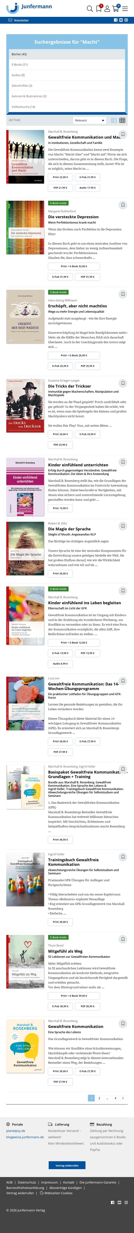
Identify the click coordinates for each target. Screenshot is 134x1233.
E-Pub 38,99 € (60, 1006)
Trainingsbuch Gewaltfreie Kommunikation (73, 862)
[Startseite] (29, 8)
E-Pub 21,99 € (88, 177)
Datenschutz (27, 1182)
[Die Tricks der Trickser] (25, 405)
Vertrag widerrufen (20, 1193)
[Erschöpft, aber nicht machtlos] (25, 316)
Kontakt (69, 1182)
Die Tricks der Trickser (69, 386)
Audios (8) (18, 75)
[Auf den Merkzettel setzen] (125, 134)
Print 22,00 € (60, 177)
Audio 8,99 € (60, 663)
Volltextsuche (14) (23, 107)
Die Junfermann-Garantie (98, 1182)
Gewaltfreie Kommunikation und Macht (86, 137)
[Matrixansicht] (122, 120)
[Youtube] (121, 20)
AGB (9, 1182)
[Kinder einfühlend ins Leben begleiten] (25, 615)
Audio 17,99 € (88, 187)
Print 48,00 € (60, 839)
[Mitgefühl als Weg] (25, 961)
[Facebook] (116, 20)
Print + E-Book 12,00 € (74, 642)
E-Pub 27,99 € (88, 741)
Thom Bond (56, 945)
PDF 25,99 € (87, 366)
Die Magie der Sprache (69, 528)
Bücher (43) (19, 54)
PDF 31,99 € (87, 276)
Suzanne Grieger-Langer (64, 380)
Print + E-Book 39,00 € (74, 995)
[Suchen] (90, 10)
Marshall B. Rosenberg (63, 132)
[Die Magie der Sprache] (25, 548)
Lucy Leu (53, 678)
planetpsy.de (15, 1131)
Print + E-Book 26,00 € (74, 355)
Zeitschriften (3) (22, 86)
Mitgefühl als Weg (65, 951)
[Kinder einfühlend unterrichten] (25, 486)
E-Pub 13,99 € (60, 653)
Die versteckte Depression (73, 216)
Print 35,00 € (60, 573)
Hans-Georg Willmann (62, 300)
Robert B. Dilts (57, 523)
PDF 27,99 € (60, 752)
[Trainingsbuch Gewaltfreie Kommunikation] (25, 879)
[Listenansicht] (114, 120)
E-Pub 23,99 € (88, 434)
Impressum (50, 1182)
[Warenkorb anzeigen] (116, 10)
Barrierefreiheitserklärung (25, 1188)
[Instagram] (126, 20)
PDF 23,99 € (60, 444)
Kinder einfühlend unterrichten (78, 464)
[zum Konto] (108, 10)
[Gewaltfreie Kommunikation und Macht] (25, 156)
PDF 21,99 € (60, 187)
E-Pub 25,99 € (60, 366)
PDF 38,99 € (87, 1006)
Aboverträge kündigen (66, 1188)
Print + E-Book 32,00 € (74, 266)
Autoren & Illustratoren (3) (29, 96)
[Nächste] (123, 1098)
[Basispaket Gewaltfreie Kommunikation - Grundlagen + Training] (25, 787)
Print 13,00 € (60, 508)
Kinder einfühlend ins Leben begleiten (84, 602)
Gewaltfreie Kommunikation (75, 1026)
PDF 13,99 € (87, 653)
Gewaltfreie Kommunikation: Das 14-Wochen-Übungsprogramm (83, 686)
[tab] (67, 54)
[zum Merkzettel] (99, 10)
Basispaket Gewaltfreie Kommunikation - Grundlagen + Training (88, 774)
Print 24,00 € (60, 434)
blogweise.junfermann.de (25, 1137)
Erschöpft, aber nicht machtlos (77, 305)
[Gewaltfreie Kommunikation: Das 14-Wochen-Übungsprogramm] (25, 703)
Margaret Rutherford (62, 211)
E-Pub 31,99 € (60, 276)
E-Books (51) (20, 64)
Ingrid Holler (87, 766)
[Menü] (125, 10)
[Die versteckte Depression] (25, 227)
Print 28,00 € (60, 741)
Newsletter (21, 20)
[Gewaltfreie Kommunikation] (25, 1046)
